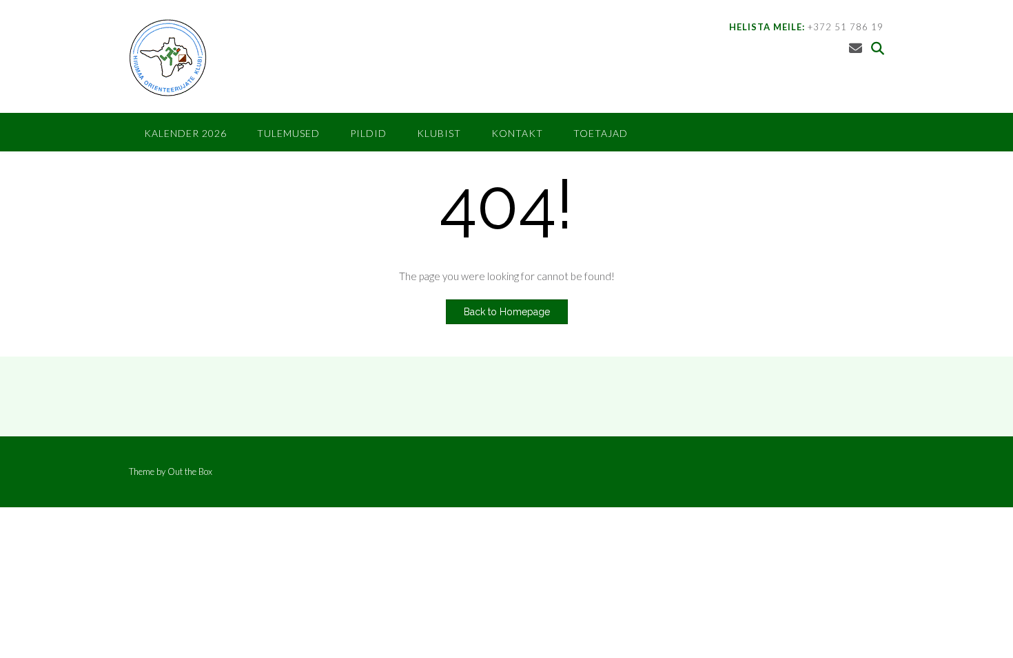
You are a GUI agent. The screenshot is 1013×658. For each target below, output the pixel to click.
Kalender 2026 (185, 133)
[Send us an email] (855, 48)
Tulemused (288, 133)
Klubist (439, 133)
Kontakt (517, 133)
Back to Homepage (507, 311)
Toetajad (600, 133)
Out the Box (189, 471)
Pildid (368, 133)
